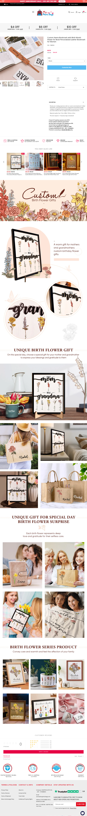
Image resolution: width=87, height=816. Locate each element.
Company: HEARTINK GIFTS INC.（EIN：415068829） (44, 791)
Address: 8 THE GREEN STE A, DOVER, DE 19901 (43, 800)
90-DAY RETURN (66, 130)
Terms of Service (5, 793)
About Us (21, 790)
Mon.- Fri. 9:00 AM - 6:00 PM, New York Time (44, 805)
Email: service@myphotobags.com (43, 795)
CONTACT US (61, 4)
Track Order (74, 4)
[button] (4, 58)
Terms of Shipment (6, 796)
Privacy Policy (4, 790)
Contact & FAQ (22, 793)
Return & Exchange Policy (7, 799)
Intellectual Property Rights (25, 799)
